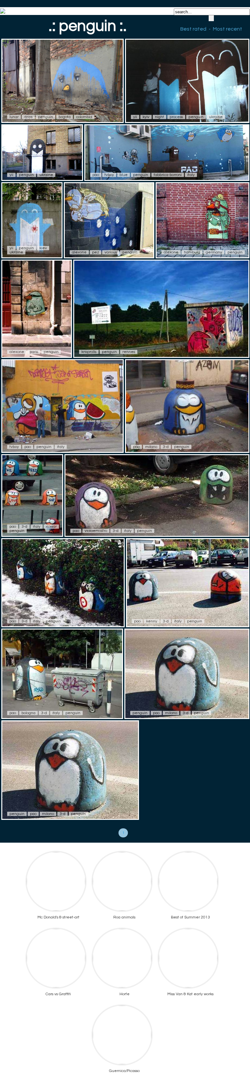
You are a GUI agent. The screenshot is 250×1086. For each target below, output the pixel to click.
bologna (28, 713)
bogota (65, 117)
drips (28, 117)
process (176, 117)
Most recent (227, 29)
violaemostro (96, 531)
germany (214, 252)
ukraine (216, 117)
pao (95, 175)
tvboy (109, 175)
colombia (84, 117)
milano (151, 447)
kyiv (146, 117)
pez (95, 252)
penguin (45, 117)
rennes (128, 352)
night (159, 117)
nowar (51, 526)
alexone (79, 252)
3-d (166, 447)
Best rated (193, 29)
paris (34, 352)
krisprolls (88, 352)
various (110, 252)
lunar (14, 117)
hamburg (192, 252)
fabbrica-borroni (168, 175)
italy (191, 175)
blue (123, 175)
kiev (43, 248)
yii (135, 117)
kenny (151, 621)
